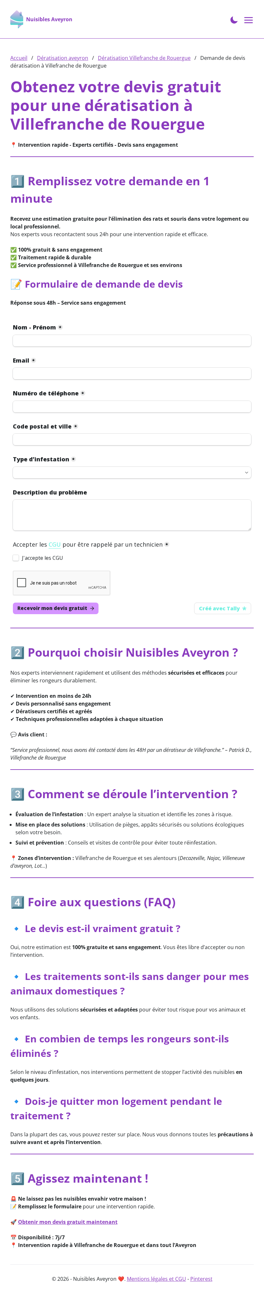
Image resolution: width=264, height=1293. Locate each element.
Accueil (18, 57)
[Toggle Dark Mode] (234, 19)
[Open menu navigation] (249, 20)
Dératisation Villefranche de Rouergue (144, 57)
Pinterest (201, 1278)
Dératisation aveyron (62, 57)
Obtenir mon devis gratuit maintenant (68, 1221)
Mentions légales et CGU (156, 1278)
